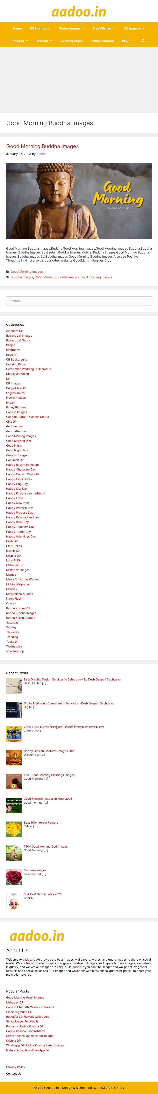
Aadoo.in (78, 967)
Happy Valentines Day (21, 536)
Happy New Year (17, 503)
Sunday (11, 627)
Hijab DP (12, 541)
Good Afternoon (16, 431)
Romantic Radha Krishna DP (25, 1026)
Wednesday (14, 646)
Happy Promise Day (19, 507)
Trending (12, 637)
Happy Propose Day (19, 512)
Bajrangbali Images (19, 335)
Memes (11, 574)
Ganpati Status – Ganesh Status (27, 417)
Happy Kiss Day (17, 488)
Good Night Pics (17, 450)
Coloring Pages (71, 41)
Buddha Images (22, 277)
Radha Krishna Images (21, 613)
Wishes (42, 41)
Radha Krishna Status (20, 617)
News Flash (14, 598)
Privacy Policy (15, 1067)
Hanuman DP (15, 460)
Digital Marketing (17, 373)
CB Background (16, 359)
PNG (125, 41)
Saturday (12, 622)
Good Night (14, 445)
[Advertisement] (79, 78)
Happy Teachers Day (20, 526)
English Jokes (15, 393)
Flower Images (16, 397)
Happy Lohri (14, 498)
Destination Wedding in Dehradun (28, 369)
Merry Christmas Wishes (22, 579)
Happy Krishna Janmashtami (25, 493)
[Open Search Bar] (143, 41)
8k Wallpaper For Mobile (22, 1021)
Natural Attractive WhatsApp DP (28, 1050)
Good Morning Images (27, 272)
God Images (14, 426)
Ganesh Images (16, 412)
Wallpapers (132, 28)
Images (18, 41)
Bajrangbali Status (18, 340)
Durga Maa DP (16, 388)
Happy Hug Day (17, 484)
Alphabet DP (14, 330)
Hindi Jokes (14, 546)
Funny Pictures (103, 41)
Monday (11, 589)
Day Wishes (102, 28)
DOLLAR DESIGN (112, 1088)
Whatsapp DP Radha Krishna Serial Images (35, 1045)
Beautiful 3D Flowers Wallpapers (27, 1016)
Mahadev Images (17, 570)
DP (8, 378)
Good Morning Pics (18, 440)
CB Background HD (19, 1012)
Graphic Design (16, 455)
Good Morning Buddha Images (42, 146)
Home (17, 28)
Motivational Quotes (19, 593)
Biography (13, 349)
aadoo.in (28, 959)
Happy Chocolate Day (21, 469)
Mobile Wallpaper (17, 584)
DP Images (38, 28)
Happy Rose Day (17, 522)
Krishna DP (13, 555)
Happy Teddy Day (18, 531)
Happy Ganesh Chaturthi (22, 474)
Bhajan (10, 345)
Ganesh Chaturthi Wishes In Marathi (30, 1007)
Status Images (69, 28)
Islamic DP (13, 550)
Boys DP (11, 354)
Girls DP (11, 421)
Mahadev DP (14, 565)
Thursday (12, 632)
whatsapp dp (15, 651)
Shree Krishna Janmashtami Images (30, 1035)
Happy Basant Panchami (22, 464)
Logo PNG (13, 560)
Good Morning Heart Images (25, 997)
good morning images (96, 277)
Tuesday (12, 641)
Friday (10, 402)
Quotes (11, 603)
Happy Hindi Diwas (19, 479)
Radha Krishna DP (18, 608)
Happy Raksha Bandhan (22, 517)
